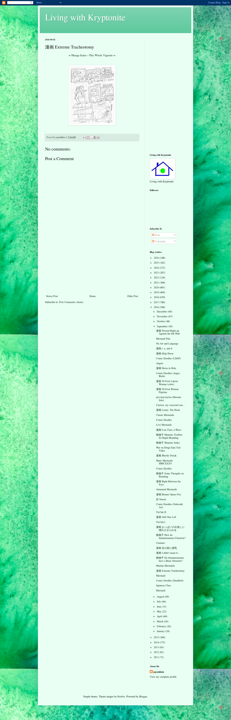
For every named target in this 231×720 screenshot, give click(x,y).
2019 (157, 292)
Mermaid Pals (163, 338)
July (159, 601)
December (162, 311)
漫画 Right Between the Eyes (168, 483)
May (159, 611)
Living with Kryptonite (85, 17)
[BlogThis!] (88, 137)
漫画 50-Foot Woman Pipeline (167, 390)
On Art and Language (167, 343)
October (161, 321)
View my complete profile (163, 676)
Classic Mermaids (165, 415)
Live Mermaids (164, 424)
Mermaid (160, 575)
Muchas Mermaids (165, 565)
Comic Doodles (164, 420)
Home (93, 296)
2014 (157, 642)
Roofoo (121, 696)
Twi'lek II (161, 512)
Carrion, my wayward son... (170, 405)
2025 (157, 262)
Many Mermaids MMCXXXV (164, 462)
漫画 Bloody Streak (166, 455)
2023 (157, 272)
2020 (157, 287)
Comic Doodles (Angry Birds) (168, 374)
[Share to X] (91, 137)
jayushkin (158, 672)
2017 (157, 302)
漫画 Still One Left (166, 517)
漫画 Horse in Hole (166, 368)
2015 (157, 637)
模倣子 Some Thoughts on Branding (170, 475)
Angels (159, 363)
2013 (157, 647)
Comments (160, 241)
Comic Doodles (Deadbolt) (170, 580)
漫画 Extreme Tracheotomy (170, 570)
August (161, 596)
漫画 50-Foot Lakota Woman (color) (167, 382)
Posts (157, 235)
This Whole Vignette (101, 55)
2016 (157, 307)
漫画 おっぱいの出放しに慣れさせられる (170, 528)
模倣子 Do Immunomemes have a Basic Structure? (170, 559)
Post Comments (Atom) (71, 302)
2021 (157, 282)
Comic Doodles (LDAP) (168, 358)
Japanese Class (163, 585)
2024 (157, 267)
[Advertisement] (92, 266)
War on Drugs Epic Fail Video (168, 449)
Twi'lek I (160, 522)
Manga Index (78, 55)
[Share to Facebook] (95, 137)
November (162, 316)
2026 (157, 257)
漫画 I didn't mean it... (168, 552)
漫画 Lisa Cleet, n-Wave (168, 429)
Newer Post (52, 296)
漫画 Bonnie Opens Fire (168, 494)
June (159, 606)
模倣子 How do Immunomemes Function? (170, 536)
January (161, 631)
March (160, 621)
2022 (157, 277)
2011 (157, 657)
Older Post (132, 296)
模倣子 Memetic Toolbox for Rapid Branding (169, 436)
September (162, 326)
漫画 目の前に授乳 (166, 548)
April (160, 616)
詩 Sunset (161, 499)
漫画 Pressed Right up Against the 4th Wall (168, 332)
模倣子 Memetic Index (168, 442)
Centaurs (160, 543)
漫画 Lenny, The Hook (168, 410)
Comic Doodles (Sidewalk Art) (169, 505)
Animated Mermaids (166, 489)
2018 (157, 297)
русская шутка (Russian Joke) (168, 398)
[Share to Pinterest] (98, 137)
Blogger (143, 696)
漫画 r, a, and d (164, 348)
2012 (157, 652)
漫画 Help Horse (164, 353)
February (162, 626)
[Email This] (84, 137)
